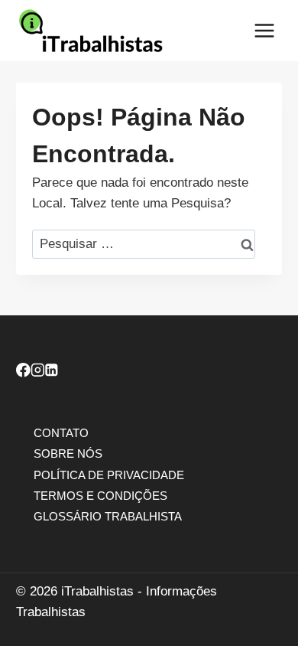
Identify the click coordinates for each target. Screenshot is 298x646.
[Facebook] (23, 372)
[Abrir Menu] (264, 30)
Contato (61, 432)
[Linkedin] (51, 372)
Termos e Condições (100, 494)
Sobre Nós (68, 453)
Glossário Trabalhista (108, 515)
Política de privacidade (109, 474)
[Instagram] (38, 372)
